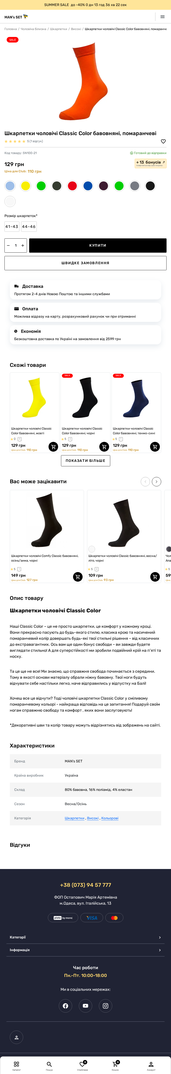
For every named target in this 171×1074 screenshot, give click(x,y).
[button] (156, 481)
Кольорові (109, 818)
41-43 (11, 226)
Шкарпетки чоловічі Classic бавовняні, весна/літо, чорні (122, 558)
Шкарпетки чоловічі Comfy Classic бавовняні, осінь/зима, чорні (44, 558)
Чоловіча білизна (33, 29)
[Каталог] (16, 1064)
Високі (76, 29)
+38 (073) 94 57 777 (85, 885)
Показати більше (86, 461)
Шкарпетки (58, 29)
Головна (10, 29)
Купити (97, 245)
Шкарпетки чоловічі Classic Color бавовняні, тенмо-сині (134, 431)
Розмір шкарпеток (20, 216)
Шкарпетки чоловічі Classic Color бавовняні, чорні (82, 431)
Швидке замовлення (85, 263)
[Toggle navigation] (161, 16)
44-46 (29, 226)
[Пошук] (49, 1064)
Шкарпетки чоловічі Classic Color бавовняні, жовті (31, 431)
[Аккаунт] (151, 1064)
